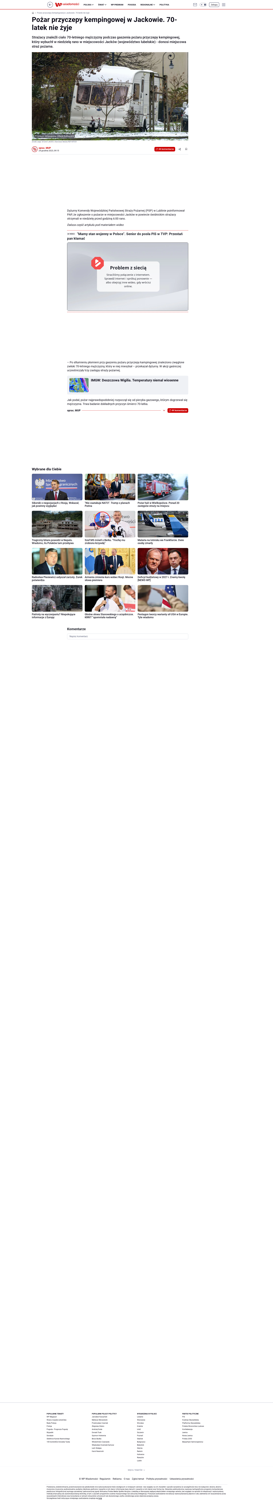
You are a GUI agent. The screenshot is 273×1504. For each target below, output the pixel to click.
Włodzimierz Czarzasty (100, 1442)
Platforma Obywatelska (191, 1423)
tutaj (100, 1498)
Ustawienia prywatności (181, 1478)
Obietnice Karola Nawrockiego (58, 1439)
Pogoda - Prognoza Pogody (57, 1429)
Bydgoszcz (141, 1442)
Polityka (164, 5)
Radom (140, 1451)
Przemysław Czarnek (100, 1423)
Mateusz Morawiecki (99, 1420)
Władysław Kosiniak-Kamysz (103, 1445)
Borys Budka (96, 1439)
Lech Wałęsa (97, 1448)
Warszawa (141, 1420)
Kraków (140, 1426)
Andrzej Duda (97, 1429)
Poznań (140, 1436)
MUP (48, 148)
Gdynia (139, 1448)
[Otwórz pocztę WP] (195, 4)
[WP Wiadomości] (69, 4)
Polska (87, 5)
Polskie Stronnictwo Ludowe (193, 1426)
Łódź (139, 1429)
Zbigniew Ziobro (98, 1426)
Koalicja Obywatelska (190, 1420)
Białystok (140, 1445)
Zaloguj (214, 5)
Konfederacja (187, 1429)
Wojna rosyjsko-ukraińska (56, 1420)
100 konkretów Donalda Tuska (58, 1442)
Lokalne (140, 1417)
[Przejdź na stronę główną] (50, 6)
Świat (101, 5)
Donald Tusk (96, 1432)
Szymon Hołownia (99, 1436)
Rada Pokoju (51, 1423)
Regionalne (146, 5)
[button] (203, 4)
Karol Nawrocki (98, 1451)
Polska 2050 (187, 1439)
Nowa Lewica (187, 1436)
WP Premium (117, 5)
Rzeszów (140, 1458)
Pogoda (132, 5)
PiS (183, 1417)
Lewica (185, 1432)
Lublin (139, 1461)
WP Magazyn (52, 1417)
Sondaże (50, 1436)
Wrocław (140, 1423)
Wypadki (50, 1432)
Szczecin (140, 1432)
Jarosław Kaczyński (99, 1417)
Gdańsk (140, 1439)
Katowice (140, 1454)
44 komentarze (166, 149)
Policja (49, 1426)
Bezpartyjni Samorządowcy (192, 1442)
